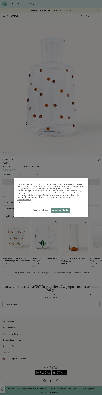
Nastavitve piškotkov (41, 210)
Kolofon (20, 203)
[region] (51, 197)
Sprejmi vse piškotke (60, 210)
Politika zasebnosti (24, 200)
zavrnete (76, 195)
